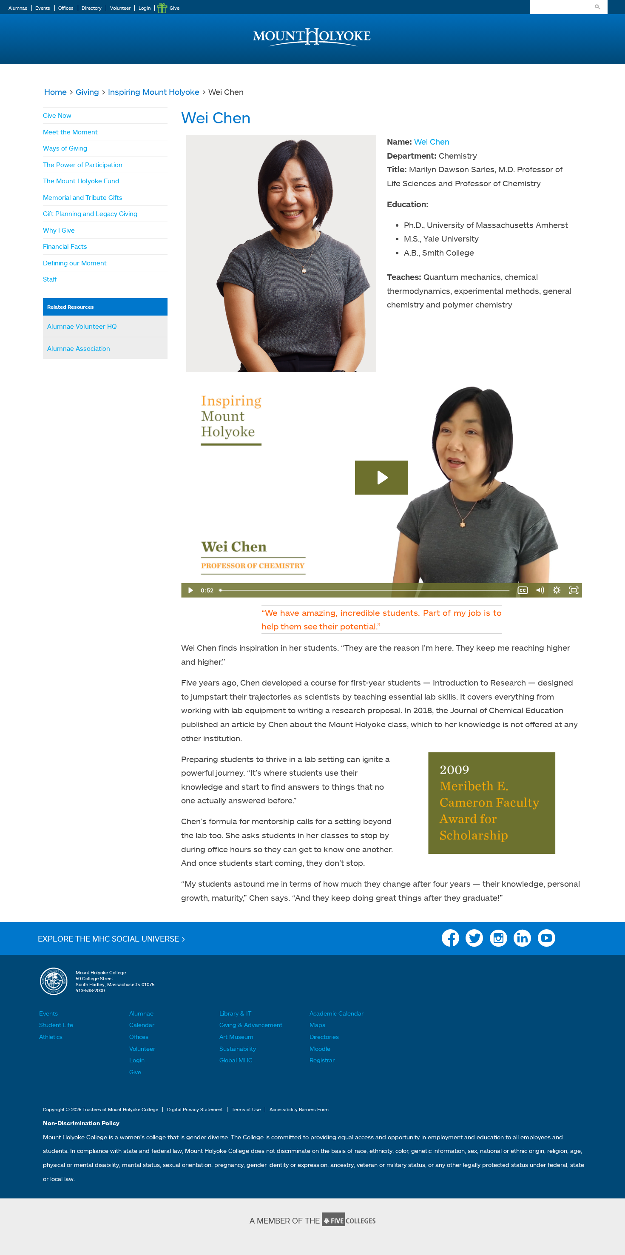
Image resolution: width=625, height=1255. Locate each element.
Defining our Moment (75, 263)
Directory (92, 8)
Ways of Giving (65, 148)
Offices (66, 8)
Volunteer (120, 8)
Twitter (474, 940)
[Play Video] (189, 590)
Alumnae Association (78, 348)
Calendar (141, 1024)
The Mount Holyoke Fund (81, 181)
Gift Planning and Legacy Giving (90, 213)
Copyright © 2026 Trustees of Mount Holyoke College (100, 1110)
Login (145, 8)
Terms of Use (246, 1110)
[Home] (312, 30)
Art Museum (236, 1036)
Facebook (450, 940)
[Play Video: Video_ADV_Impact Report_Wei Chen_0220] (381, 478)
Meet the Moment (70, 132)
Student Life (56, 1024)
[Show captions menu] (522, 590)
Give (174, 8)
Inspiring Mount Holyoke (153, 92)
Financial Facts (65, 246)
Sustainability (237, 1048)
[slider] (365, 590)
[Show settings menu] (556, 590)
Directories (324, 1036)
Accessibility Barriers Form (299, 1110)
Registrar (322, 1060)
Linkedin (522, 940)
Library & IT (235, 1013)
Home (55, 92)
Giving (87, 92)
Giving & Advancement (250, 1024)
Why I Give (59, 230)
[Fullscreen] (573, 590)
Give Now (57, 115)
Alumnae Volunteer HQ (81, 326)
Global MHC (236, 1060)
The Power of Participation (82, 164)
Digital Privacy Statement (195, 1110)
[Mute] (539, 590)
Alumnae (18, 8)
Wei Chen (431, 141)
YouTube (546, 940)
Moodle (320, 1048)
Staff (50, 279)
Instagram (498, 940)
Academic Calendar (337, 1013)
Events (42, 8)
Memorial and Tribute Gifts (82, 197)
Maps (317, 1024)
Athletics (50, 1036)
